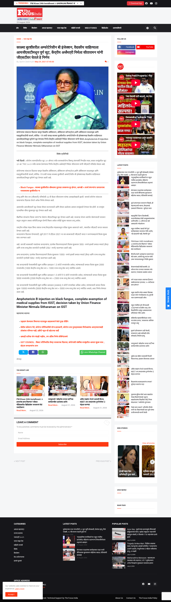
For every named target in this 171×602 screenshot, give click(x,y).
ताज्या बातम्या (18, 533)
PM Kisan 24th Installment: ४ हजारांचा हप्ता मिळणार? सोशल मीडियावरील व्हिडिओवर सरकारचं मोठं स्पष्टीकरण (71, 3)
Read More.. (22, 410)
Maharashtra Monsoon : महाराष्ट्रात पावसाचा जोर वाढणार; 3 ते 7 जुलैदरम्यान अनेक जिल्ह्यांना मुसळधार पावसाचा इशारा (141, 560)
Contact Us (130, 598)
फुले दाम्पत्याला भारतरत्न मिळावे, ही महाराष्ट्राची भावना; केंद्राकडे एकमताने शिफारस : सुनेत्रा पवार (142, 205)
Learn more (19, 589)
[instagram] (156, 3)
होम (17, 28)
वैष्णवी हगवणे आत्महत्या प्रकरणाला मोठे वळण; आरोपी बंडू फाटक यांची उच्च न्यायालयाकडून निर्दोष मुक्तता (142, 256)
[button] (148, 28)
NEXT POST (20, 461)
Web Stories (91, 28)
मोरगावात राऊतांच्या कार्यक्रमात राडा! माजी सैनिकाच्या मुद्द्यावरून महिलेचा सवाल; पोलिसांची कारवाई (141, 193)
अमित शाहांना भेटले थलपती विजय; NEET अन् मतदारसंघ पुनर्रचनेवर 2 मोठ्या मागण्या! (92, 402)
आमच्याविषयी (117, 28)
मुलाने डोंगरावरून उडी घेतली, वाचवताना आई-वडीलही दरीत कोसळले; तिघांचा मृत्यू (140, 333)
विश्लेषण (34, 28)
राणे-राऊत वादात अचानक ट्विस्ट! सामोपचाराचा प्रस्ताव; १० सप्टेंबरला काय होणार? (142, 282)
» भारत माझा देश (26, 39)
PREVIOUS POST (103, 461)
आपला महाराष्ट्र (47, 28)
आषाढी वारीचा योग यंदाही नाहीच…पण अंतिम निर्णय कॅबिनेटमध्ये (44, 336)
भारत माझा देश (61, 28)
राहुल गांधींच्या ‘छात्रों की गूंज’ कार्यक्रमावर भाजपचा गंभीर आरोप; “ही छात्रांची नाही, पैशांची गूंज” (142, 231)
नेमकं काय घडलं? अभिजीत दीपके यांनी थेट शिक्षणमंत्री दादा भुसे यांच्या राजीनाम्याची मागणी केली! (142, 409)
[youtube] (151, 3)
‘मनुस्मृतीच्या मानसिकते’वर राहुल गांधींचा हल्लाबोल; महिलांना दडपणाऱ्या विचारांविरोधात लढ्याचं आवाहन (91, 539)
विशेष (25, 28)
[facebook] (146, 3)
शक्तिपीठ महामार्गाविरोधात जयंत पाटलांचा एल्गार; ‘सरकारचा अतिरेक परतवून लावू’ (142, 320)
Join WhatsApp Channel (94, 352)
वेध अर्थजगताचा (19, 557)
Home (19, 39)
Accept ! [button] (11, 594)
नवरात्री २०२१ (19, 537)
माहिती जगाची (75, 28)
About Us (119, 598)
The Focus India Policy (148, 598)
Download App (136, 3)
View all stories (148, 443)
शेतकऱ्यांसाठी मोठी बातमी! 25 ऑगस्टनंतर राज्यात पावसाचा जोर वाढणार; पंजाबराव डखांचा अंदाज (141, 269)
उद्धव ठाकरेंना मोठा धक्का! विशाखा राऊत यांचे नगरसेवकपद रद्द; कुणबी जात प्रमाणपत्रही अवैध (142, 295)
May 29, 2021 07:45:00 (44, 62)
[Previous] (77, 3)
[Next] (81, 3)
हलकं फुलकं (18, 561)
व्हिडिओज (105, 28)
